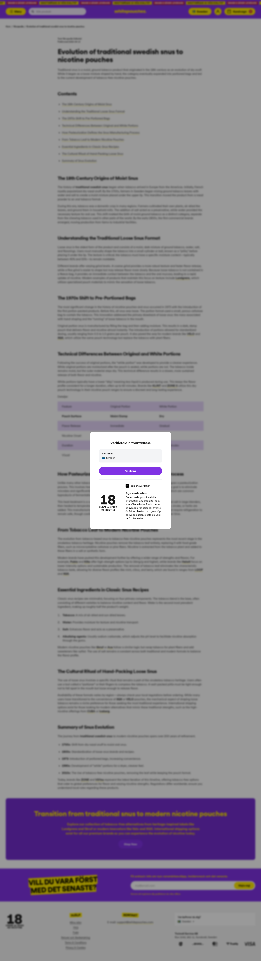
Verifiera (130, 471)
